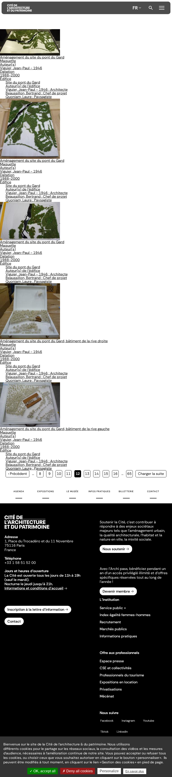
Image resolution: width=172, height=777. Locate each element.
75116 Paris (14, 545)
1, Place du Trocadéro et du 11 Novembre (38, 541)
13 (87, 473)
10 (59, 473)
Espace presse (112, 661)
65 (130, 473)
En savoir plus (134, 771)
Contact (153, 491)
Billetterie (126, 491)
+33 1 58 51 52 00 (20, 562)
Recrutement (110, 622)
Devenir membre (116, 591)
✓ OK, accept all (43, 771)
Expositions (45, 491)
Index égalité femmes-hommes (125, 615)
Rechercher (150, 7)
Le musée (73, 491)
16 (116, 473)
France (10, 550)
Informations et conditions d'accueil (33, 588)
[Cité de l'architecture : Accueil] (26, 529)
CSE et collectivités (115, 668)
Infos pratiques (99, 491)
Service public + (113, 608)
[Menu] (162, 7)
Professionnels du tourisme (122, 675)
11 (69, 473)
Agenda (18, 491)
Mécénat (107, 696)
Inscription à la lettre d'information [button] (35, 609)
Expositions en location (119, 682)
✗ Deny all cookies (77, 771)
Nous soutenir (114, 549)
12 (78, 474)
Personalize (109, 771)
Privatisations (111, 689)
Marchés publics (113, 629)
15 (106, 473)
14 (97, 473)
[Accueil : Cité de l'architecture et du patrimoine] (69, 8)
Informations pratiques (118, 636)
